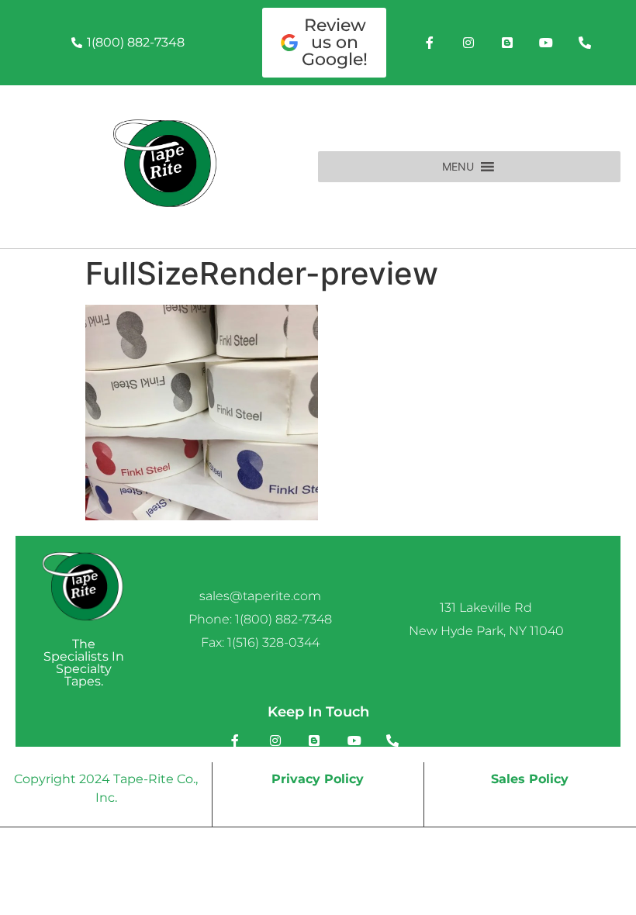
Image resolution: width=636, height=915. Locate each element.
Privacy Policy (317, 779)
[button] (458, 166)
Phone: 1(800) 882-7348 (260, 619)
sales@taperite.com (260, 596)
